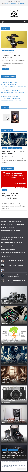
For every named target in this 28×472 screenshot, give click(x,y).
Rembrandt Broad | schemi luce (8, 84)
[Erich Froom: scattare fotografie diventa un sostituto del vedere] (14, 179)
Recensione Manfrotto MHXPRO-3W (11, 56)
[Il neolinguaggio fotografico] (14, 335)
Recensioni (12, 50)
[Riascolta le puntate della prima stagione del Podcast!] (14, 315)
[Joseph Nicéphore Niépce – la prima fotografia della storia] (14, 375)
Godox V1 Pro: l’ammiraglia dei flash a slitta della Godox (13, 438)
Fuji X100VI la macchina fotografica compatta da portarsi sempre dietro (13, 400)
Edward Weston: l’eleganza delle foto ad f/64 (11, 242)
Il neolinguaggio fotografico (7, 227)
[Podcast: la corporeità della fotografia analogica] (14, 295)
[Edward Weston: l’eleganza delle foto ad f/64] (14, 414)
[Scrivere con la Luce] (2, 21)
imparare (10, 148)
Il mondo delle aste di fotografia (8, 249)
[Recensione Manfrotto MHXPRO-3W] (14, 39)
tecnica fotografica (17, 148)
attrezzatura (5, 50)
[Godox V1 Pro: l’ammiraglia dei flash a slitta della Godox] (14, 434)
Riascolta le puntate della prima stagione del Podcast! (13, 224)
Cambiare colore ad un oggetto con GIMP (10, 98)
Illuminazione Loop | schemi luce (8, 80)
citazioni (4, 190)
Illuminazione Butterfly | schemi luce (9, 96)
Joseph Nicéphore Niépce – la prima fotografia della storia (11, 380)
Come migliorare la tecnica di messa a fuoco (15, 3)
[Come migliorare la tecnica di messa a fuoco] (14, 139)
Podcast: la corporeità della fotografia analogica (12, 221)
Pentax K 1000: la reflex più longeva (9, 82)
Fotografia (5, 148)
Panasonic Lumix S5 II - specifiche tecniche (10, 103)
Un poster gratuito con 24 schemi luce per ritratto (12, 90)
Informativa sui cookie (8, 466)
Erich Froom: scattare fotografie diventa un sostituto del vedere (10, 195)
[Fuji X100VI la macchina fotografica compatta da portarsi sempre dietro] (14, 394)
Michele (13, 52)
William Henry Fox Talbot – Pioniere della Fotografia (13, 252)
